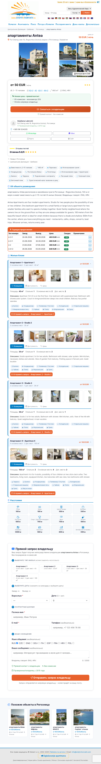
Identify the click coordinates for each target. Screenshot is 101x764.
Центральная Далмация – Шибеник (21, 29)
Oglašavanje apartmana (55, 756)
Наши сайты (32, 760)
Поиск (87, 13)
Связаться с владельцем (52, 109)
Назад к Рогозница (17, 159)
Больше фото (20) (83, 74)
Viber (73, 133)
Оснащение (18, 286)
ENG (28, 643)
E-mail (15, 623)
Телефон (62, 623)
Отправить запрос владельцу (52, 677)
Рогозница (40, 29)
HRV (63, 643)
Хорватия (12, 24)
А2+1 (40, 90)
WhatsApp (32, 133)
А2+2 (31, 90)
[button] (50, 150)
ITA (42, 643)
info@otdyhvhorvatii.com (81, 752)
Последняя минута (63, 24)
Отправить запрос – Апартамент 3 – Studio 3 (32, 432)
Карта (31, 139)
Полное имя (18, 612)
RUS (14, 643)
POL (70, 643)
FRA (56, 643)
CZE (21, 643)
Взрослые (17, 595)
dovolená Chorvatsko (81, 760)
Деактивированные (20, 760)
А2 (36, 90)
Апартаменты (23, 24)
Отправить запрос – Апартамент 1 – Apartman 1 (33, 314)
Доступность (33, 286)
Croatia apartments (43, 760)
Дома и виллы (78, 24)
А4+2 (46, 90)
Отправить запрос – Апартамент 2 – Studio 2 (32, 374)
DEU (35, 643)
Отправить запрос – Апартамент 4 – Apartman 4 (33, 493)
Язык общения (26, 639)
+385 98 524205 (20, 129)
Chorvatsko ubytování (65, 760)
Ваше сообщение (27, 648)
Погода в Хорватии (46, 24)
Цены (45, 286)
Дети (57, 595)
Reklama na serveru (57, 752)
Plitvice (54, 760)
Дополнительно (92, 24)
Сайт (72, 139)
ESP (49, 643)
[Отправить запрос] (90, 237)
